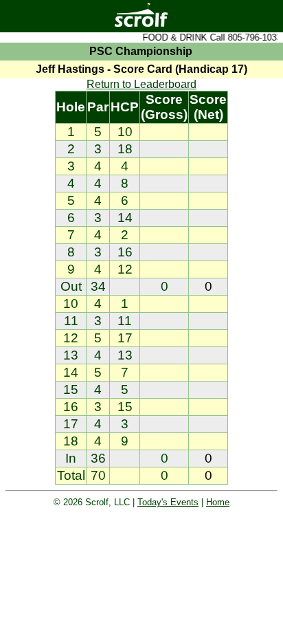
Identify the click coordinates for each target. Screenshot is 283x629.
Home (217, 502)
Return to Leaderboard (141, 84)
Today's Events (168, 502)
